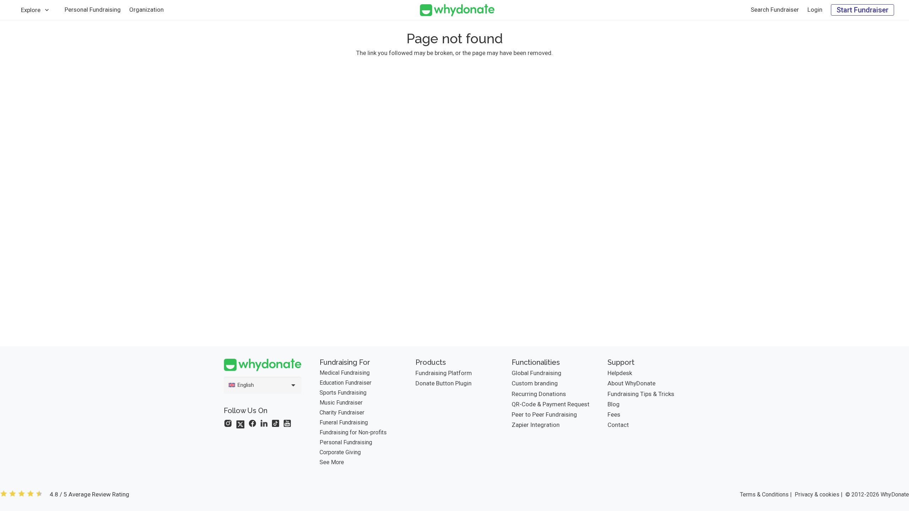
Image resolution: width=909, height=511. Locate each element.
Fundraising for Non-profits (353, 432)
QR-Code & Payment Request (550, 404)
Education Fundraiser (345, 382)
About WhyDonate (631, 383)
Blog (614, 404)
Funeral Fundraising (344, 422)
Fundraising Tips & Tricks (641, 393)
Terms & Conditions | (766, 494)
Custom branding (535, 383)
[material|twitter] (240, 424)
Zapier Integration (536, 424)
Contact (618, 424)
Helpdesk (620, 373)
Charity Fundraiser (342, 412)
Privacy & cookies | (819, 494)
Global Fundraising (536, 373)
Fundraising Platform (443, 373)
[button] (46, 9)
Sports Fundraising (343, 392)
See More (332, 462)
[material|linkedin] (264, 423)
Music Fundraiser (341, 402)
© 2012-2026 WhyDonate (877, 494)
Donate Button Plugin (443, 383)
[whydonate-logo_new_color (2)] (457, 10)
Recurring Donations (539, 393)
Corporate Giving (340, 452)
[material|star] (228, 423)
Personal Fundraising (346, 442)
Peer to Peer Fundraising (544, 414)
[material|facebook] (252, 423)
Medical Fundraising (345, 372)
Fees (614, 414)
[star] (21, 494)
